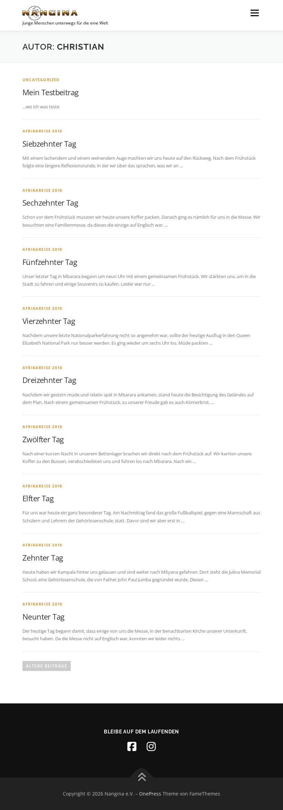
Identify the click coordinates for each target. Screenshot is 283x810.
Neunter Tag (43, 616)
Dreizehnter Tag (49, 380)
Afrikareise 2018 (42, 131)
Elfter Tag (37, 498)
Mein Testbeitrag (50, 92)
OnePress (150, 793)
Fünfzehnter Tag (49, 262)
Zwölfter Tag (43, 439)
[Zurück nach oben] (141, 777)
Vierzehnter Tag (48, 321)
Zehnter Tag (42, 557)
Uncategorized (41, 79)
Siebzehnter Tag (49, 143)
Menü (254, 13)
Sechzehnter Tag (50, 202)
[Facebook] (132, 746)
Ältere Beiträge (46, 666)
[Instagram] (151, 746)
